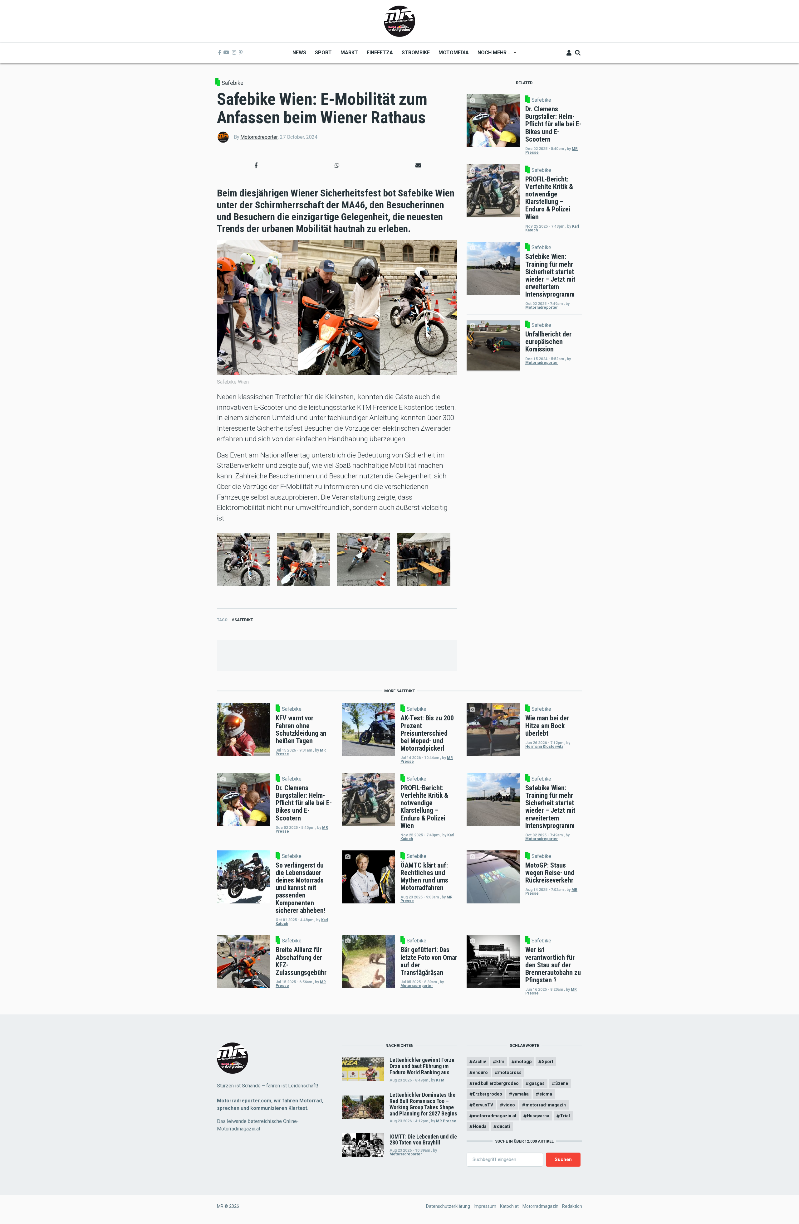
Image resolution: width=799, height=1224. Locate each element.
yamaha (520, 1093)
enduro (480, 1072)
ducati (503, 1126)
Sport (547, 1061)
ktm (500, 1061)
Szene (561, 1083)
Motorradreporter (259, 137)
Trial (565, 1115)
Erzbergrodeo (487, 1093)
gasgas (537, 1083)
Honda (480, 1126)
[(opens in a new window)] (219, 52)
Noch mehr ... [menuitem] (492, 55)
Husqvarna (538, 1115)
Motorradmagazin (540, 1206)
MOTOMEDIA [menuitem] (454, 53)
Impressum (485, 1206)
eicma (545, 1093)
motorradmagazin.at (495, 1115)
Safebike (232, 83)
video (509, 1104)
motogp (523, 1061)
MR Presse (446, 1121)
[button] (256, 165)
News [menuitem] (299, 53)
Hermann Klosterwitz (544, 746)
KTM (440, 1080)
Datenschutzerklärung (448, 1206)
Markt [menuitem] (349, 53)
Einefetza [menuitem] (380, 53)
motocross (510, 1072)
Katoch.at (509, 1206)
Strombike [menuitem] (416, 53)
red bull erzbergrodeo (496, 1083)
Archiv (479, 1061)
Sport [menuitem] (323, 53)
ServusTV (483, 1104)
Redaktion (572, 1206)
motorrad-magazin (546, 1104)
